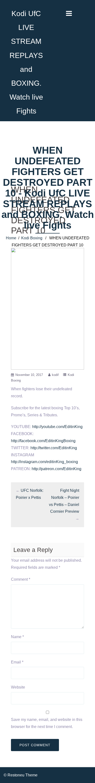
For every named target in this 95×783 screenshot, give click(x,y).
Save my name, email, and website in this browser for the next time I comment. (46, 723)
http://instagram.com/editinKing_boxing (44, 462)
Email (17, 662)
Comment (20, 579)
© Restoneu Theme (21, 775)
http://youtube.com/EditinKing (57, 427)
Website (18, 687)
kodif (55, 375)
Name (17, 637)
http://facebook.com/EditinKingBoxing (43, 441)
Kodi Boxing (31, 238)
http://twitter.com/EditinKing (53, 448)
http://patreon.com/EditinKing (56, 469)
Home (11, 238)
